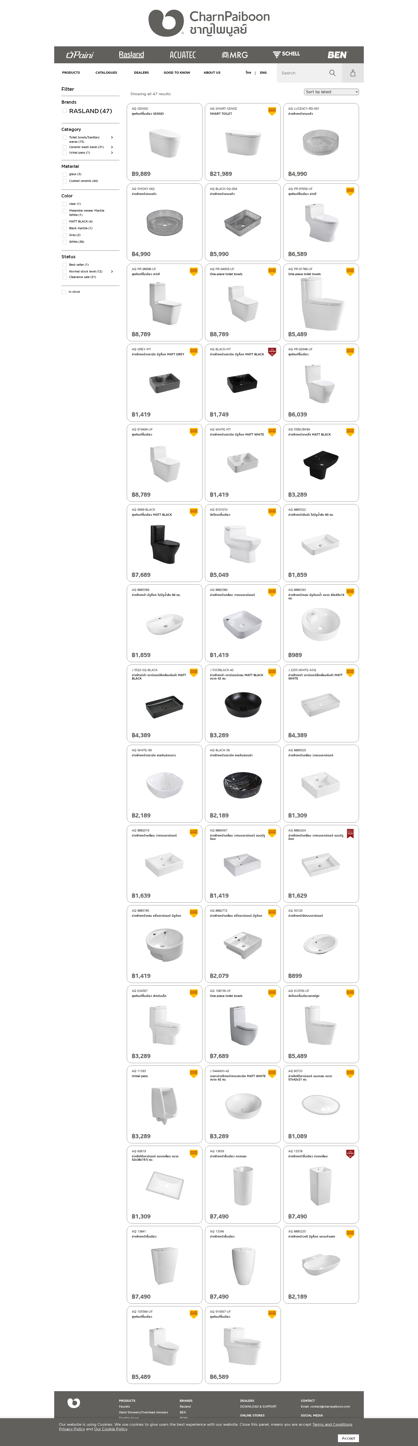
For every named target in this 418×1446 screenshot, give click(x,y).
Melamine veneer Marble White (86, 212)
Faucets (124, 1406)
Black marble (80, 228)
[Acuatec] (183, 54)
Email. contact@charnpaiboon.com (325, 1406)
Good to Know (177, 72)
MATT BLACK (81, 221)
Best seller (79, 265)
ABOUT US (212, 72)
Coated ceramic (83, 181)
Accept (348, 1438)
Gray (75, 235)
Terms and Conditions (332, 1424)
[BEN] (338, 54)
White (76, 242)
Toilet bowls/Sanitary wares (84, 139)
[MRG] (235, 54)
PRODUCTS (71, 72)
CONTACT (308, 1401)
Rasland (89, 111)
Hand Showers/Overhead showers (143, 1412)
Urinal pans (79, 152)
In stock (74, 292)
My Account (353, 73)
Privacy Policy (72, 1429)
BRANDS (186, 1401)
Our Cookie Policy (110, 1429)
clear (75, 204)
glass (75, 174)
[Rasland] (131, 54)
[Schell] (286, 54)
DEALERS (141, 72)
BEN (183, 1412)
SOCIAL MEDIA (312, 1415)
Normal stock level (85, 271)
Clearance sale (82, 277)
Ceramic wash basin (86, 147)
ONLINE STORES (252, 1415)
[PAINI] (80, 54)
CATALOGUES (106, 72)
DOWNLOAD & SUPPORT (258, 1406)
